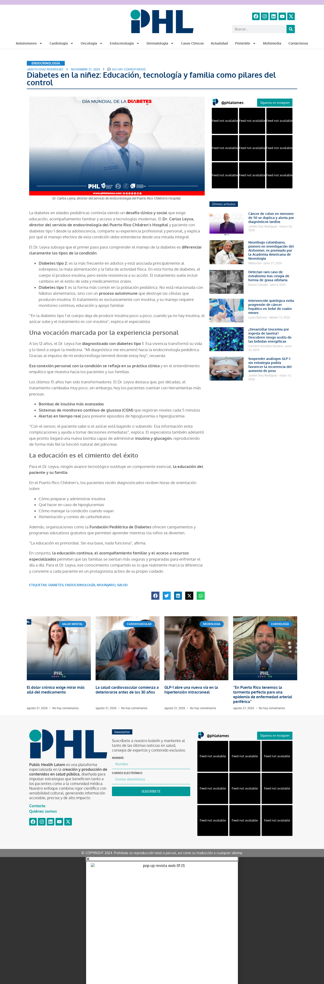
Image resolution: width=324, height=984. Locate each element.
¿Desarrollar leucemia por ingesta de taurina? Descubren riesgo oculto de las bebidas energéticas (270, 335)
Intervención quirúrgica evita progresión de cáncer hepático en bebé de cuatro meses (271, 307)
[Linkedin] (273, 16)
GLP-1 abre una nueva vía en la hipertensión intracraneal (191, 689)
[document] (162, 920)
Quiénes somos (43, 811)
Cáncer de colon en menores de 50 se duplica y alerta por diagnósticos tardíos (271, 218)
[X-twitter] (291, 16)
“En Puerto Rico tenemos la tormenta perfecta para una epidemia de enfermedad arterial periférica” (262, 694)
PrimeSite (242, 43)
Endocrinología (122, 43)
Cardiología (59, 43)
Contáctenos (298, 43)
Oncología (89, 43)
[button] (155, 596)
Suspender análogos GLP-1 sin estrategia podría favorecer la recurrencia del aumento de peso (270, 365)
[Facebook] (256, 16)
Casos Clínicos (192, 43)
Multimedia (272, 43)
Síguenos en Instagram (274, 102)
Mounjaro (106, 585)
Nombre (118, 758)
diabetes (56, 585)
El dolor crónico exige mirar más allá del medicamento (56, 689)
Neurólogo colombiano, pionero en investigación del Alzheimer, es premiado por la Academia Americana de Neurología (271, 250)
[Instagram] (264, 16)
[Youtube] (282, 16)
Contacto (37, 805)
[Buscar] (291, 29)
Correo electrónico (127, 773)
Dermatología (157, 43)
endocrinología (80, 585)
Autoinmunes (26, 43)
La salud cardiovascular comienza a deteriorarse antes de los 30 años (127, 689)
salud (122, 585)
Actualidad (219, 43)
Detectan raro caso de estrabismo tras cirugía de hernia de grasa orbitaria (268, 276)
